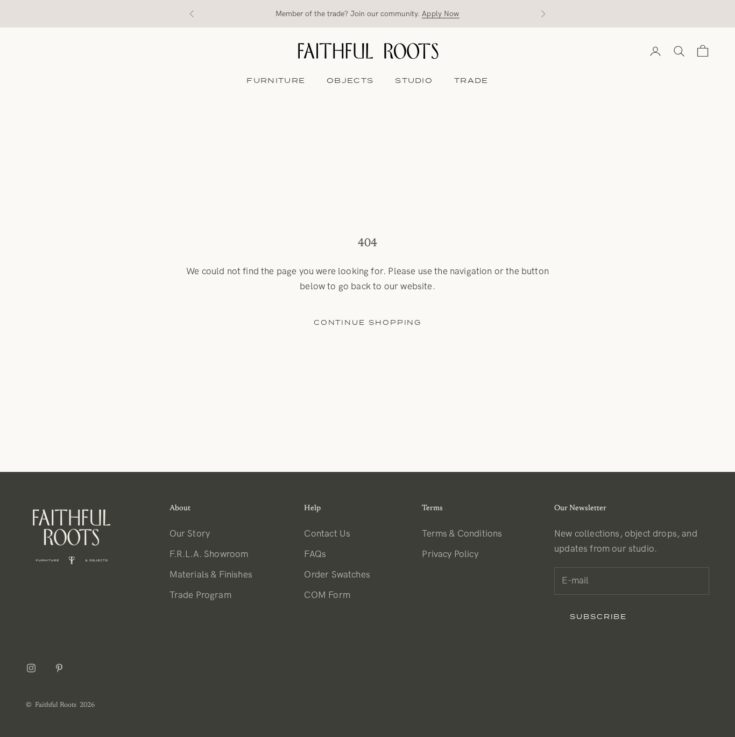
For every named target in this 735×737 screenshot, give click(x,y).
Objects (350, 80)
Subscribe (598, 616)
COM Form (327, 595)
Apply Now (440, 13)
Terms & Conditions (462, 534)
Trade (471, 80)
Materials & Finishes (210, 574)
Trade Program (200, 595)
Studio (414, 80)
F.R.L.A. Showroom (209, 554)
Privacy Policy (450, 554)
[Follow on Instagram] (31, 668)
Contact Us (327, 534)
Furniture (275, 80)
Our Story (189, 534)
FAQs (315, 554)
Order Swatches (337, 574)
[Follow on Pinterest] (59, 668)
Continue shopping (368, 322)
